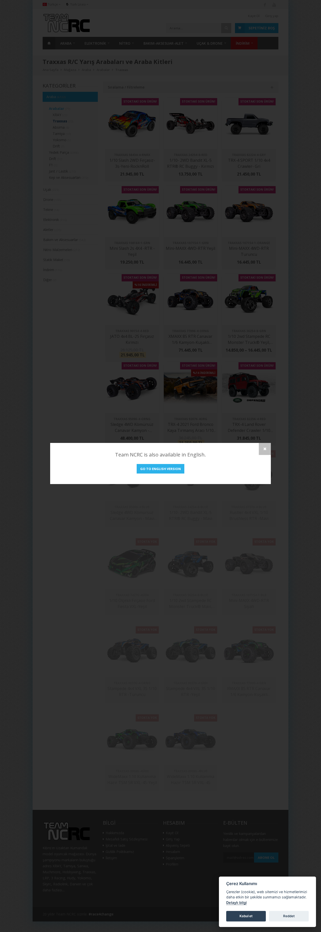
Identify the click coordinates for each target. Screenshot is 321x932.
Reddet (289, 916)
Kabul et (246, 916)
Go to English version (160, 469)
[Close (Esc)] (265, 449)
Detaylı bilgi (236, 902)
